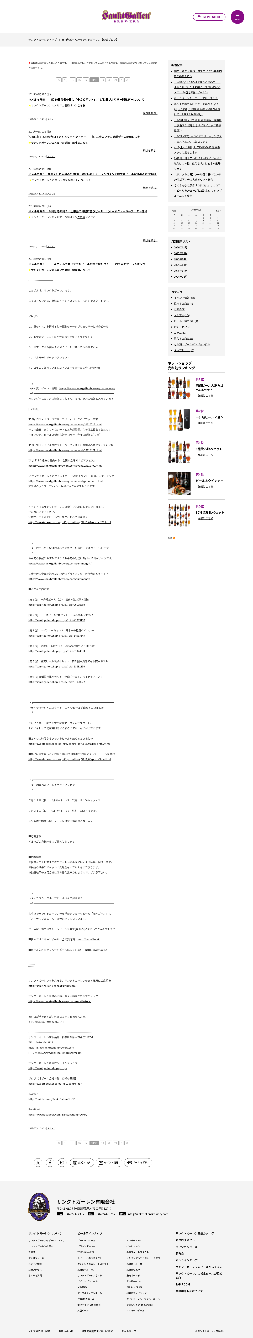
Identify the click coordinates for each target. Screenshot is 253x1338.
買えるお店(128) (183, 338)
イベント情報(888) (185, 297)
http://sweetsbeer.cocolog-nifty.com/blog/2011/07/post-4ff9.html (69, 743)
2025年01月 (180, 270)
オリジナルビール (187, 1247)
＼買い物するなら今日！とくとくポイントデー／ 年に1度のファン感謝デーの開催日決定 (84, 137)
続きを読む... (150, 113)
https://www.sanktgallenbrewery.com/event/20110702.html (65, 465)
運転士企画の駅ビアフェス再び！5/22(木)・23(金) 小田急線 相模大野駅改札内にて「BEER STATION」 (197, 109)
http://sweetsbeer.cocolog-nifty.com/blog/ (55, 1083)
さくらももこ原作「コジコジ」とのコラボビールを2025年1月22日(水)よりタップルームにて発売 (198, 190)
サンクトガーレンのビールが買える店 (199, 1267)
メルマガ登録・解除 (39, 1331)
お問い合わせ (66, 1331)
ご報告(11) (180, 309)
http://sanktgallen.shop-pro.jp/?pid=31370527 (56, 682)
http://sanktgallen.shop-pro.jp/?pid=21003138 (56, 620)
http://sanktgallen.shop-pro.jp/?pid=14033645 (56, 635)
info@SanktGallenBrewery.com (148, 1214)
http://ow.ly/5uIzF (88, 939)
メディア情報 (35, 1263)
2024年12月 (180, 276)
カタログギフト (185, 1240)
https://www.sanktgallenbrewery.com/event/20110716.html (65, 424)
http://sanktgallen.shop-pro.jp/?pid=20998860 (56, 604)
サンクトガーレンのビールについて (46, 1240)
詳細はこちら (205, 395)
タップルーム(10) (184, 350)
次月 (217, 211)
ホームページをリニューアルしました (196, 98)
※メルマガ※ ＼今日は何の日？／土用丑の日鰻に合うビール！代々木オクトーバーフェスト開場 (87, 211)
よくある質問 (35, 1275)
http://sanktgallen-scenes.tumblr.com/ (52, 985)
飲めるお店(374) (183, 303)
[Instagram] (64, 1162)
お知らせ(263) (182, 327)
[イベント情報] (110, 1162)
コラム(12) (180, 332)
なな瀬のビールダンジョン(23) (192, 344)
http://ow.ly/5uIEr (96, 949)
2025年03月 (180, 265)
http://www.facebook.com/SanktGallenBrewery (57, 1114)
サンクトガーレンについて (44, 1233)
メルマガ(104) (182, 315)
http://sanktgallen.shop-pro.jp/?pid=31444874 (56, 651)
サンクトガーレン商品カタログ (195, 1233)
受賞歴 (31, 1252)
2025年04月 (180, 259)
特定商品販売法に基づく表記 (97, 1331)
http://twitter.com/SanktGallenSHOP (51, 1099)
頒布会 (180, 1253)
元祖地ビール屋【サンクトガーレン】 (126, 16)
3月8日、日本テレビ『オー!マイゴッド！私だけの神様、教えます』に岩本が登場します (198, 163)
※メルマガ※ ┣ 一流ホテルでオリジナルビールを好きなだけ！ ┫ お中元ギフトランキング (86, 264)
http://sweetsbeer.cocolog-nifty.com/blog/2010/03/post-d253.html (69, 522)
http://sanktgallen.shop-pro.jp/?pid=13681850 (56, 666)
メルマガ (51, 119)
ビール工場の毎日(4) (186, 321)
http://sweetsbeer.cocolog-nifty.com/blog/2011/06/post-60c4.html (69, 759)
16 (79, 80)
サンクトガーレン (39, 1207)
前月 (175, 211)
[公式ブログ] (83, 1162)
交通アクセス (35, 1269)
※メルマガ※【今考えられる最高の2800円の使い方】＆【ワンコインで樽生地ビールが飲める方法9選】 (92, 174)
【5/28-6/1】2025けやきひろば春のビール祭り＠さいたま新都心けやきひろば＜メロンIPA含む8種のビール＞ (197, 87)
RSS (170, 537)
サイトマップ (129, 1331)
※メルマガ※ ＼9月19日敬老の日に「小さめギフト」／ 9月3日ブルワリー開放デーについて (86, 99)
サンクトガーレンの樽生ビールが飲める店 (199, 1275)
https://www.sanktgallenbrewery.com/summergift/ (60, 563)
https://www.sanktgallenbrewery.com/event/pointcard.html (65, 481)
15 (72, 80)
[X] (40, 1162)
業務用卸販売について (189, 1291)
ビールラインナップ (89, 1233)
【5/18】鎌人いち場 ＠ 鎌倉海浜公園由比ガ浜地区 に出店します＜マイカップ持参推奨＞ (198, 125)
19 (102, 80)
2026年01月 (180, 247)
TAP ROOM (183, 1284)
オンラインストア (209, 17)
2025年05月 (180, 253)
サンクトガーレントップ (42, 39)
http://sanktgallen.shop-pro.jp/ (47, 1068)
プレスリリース (36, 1258)
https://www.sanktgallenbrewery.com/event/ (87, 388)
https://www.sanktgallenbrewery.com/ (58, 1052)
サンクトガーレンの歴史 (40, 1246)
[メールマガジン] (138, 1162)
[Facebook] (52, 1162)
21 (115, 80)
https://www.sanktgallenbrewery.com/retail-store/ (59, 1001)
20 (109, 80)
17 (86, 80)
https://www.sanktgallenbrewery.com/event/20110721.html (65, 450)
